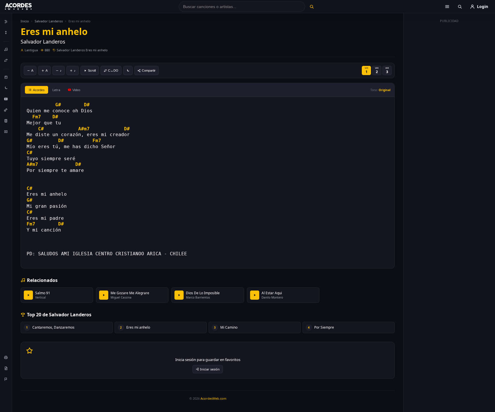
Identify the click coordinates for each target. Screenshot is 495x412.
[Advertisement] (449, 111)
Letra (56, 90)
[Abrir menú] (447, 6)
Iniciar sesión (210, 369)
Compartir (149, 70)
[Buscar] (311, 6)
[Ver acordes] (6, 120)
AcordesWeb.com (213, 398)
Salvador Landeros (49, 21)
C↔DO (113, 70)
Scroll (92, 70)
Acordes (39, 90)
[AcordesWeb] (25, 6)
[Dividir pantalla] (6, 131)
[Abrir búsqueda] (459, 6)
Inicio (25, 21)
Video (76, 90)
